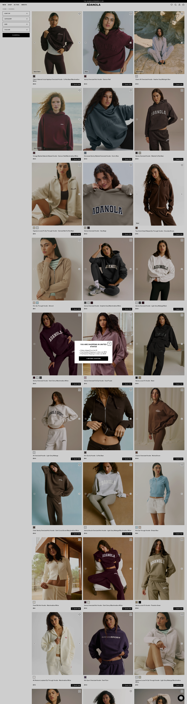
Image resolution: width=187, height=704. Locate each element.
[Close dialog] (109, 344)
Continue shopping (93, 358)
